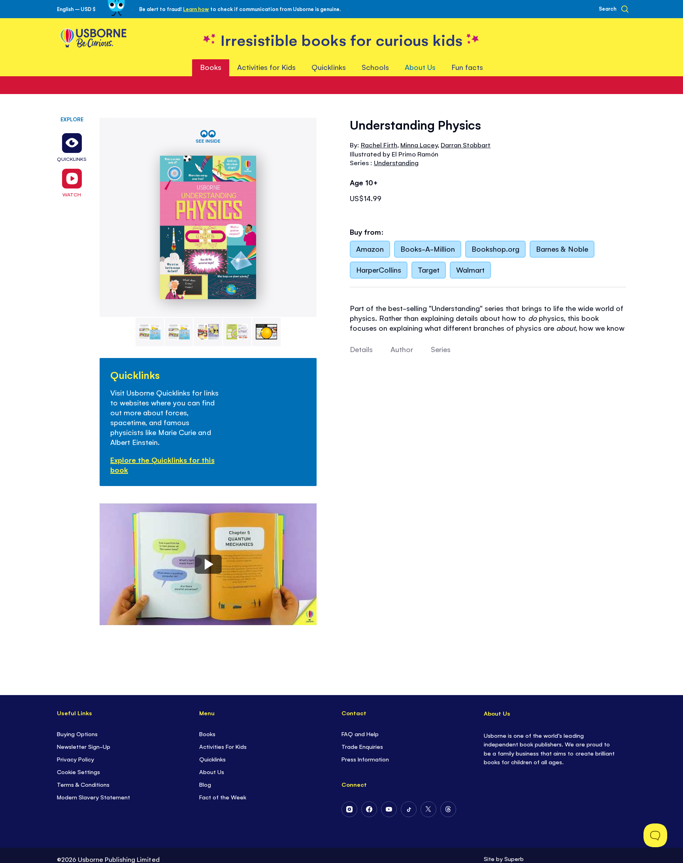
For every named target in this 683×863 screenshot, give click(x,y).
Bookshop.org (495, 248)
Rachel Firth (379, 144)
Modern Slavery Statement (93, 797)
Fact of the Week (222, 797)
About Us (211, 771)
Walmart (470, 269)
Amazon (370, 248)
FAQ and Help (360, 733)
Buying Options (77, 733)
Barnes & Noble (562, 248)
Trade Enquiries (362, 746)
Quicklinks (212, 759)
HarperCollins (378, 269)
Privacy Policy (75, 759)
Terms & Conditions (83, 784)
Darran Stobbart (466, 144)
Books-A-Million (427, 248)
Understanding (396, 162)
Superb (514, 858)
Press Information (365, 759)
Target (429, 269)
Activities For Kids (223, 746)
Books (207, 733)
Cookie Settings (78, 771)
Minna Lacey (419, 144)
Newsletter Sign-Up (83, 746)
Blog (205, 784)
